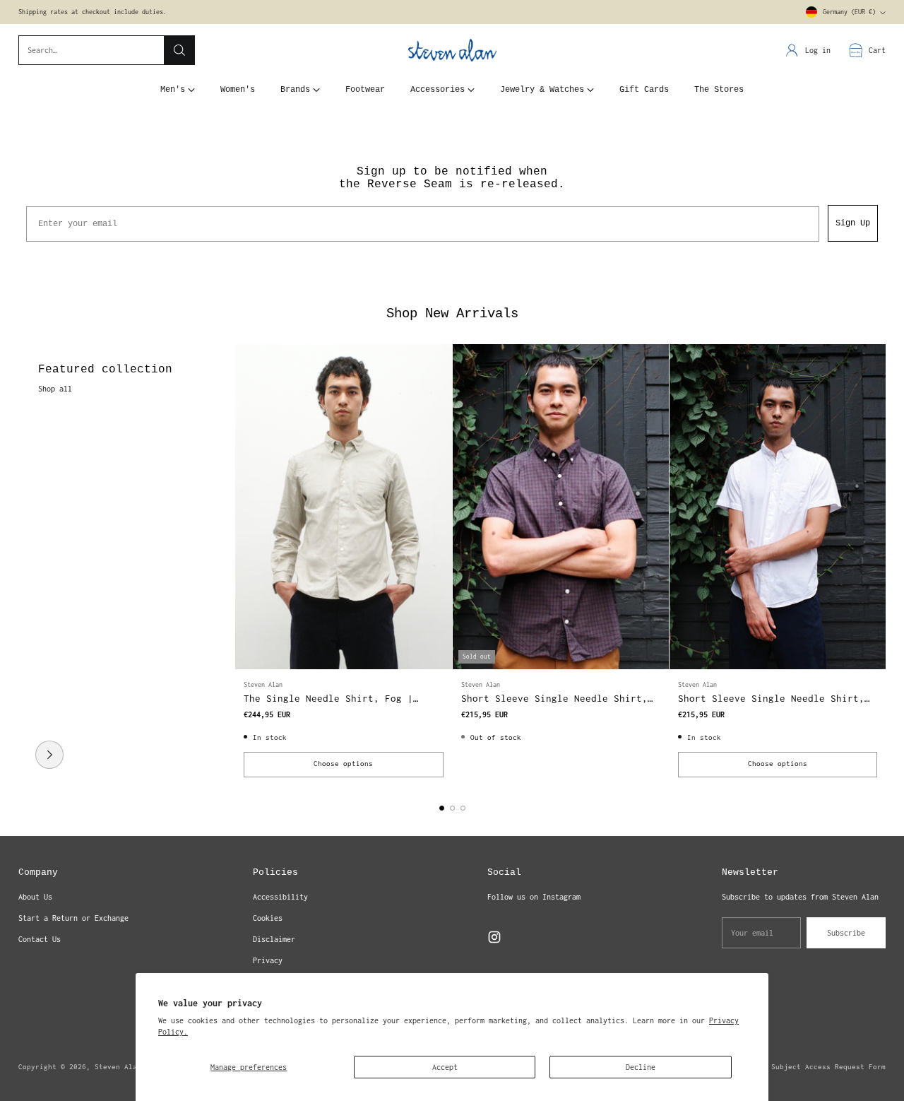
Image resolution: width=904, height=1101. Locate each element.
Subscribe (846, 933)
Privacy (267, 960)
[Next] (882, 564)
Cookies (267, 918)
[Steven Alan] (452, 50)
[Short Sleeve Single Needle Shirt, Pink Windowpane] (778, 506)
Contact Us (39, 939)
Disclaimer (274, 939)
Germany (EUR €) (849, 12)
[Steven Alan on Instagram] (494, 939)
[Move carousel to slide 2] (452, 808)
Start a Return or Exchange (73, 918)
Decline (640, 1067)
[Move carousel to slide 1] (441, 808)
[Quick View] (433, 362)
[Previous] (21, 564)
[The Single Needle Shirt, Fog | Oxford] (343, 506)
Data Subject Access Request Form (818, 1067)
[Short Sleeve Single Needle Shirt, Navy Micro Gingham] (561, 506)
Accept (445, 1067)
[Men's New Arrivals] (49, 755)
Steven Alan (118, 1067)
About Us (35, 897)
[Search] (179, 50)
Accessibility (280, 897)
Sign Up (852, 223)
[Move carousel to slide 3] (462, 808)
